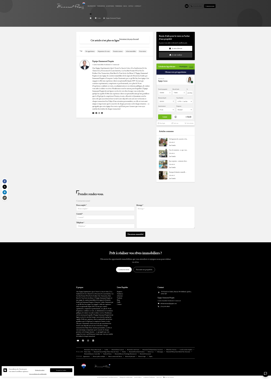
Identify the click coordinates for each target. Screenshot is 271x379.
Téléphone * (80, 222)
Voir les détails (190, 123)
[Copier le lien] (5, 198)
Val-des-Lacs (151, 352)
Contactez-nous (209, 6)
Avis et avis (159, 377)
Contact (119, 304)
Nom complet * (81, 205)
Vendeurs (119, 298)
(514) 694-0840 (197, 6)
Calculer (164, 117)
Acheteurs (120, 296)
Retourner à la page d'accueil (129, 39)
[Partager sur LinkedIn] (5, 192)
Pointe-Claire (87, 352)
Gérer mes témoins (169, 377)
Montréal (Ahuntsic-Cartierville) (92, 354)
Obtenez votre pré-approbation (175, 72)
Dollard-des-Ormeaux (171, 349)
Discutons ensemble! (135, 234)
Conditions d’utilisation (149, 377)
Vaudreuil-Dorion (107, 354)
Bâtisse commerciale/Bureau (115, 356)
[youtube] (93, 113)
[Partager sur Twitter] (5, 187)
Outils (118, 302)
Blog (118, 300)
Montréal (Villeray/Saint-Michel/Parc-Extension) (178, 352)
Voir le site (175, 123)
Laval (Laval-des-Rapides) (186, 349)
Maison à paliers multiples (99, 356)
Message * (139, 205)
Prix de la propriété (162, 89)
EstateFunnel (104, 377)
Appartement (86, 356)
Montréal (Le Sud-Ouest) (133, 349)
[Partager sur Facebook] (5, 181)
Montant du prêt (162, 98)
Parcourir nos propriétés (144, 269)
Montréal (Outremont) (145, 354)
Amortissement (162, 106)
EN (187, 6)
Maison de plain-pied (130, 356)
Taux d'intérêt (179, 98)
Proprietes (119, 292)
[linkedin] (102, 113)
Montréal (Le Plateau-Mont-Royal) (92, 349)
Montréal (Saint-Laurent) (117, 349)
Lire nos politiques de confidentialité (38, 374)
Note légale (162, 123)
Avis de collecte (138, 377)
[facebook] (96, 113)
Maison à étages (142, 356)
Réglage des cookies (39, 370)
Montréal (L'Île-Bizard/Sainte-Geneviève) (152, 349)
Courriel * (79, 214)
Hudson (124, 352)
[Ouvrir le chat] (265, 373)
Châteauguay (160, 352)
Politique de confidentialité (126, 377)
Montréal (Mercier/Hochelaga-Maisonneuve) (126, 354)
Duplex (150, 356)
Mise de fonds (175, 89)
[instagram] (99, 113)
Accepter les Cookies (61, 370)
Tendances (120, 294)
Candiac (106, 349)
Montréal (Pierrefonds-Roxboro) (136, 352)
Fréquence (178, 106)
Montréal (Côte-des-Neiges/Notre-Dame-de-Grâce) (106, 352)
